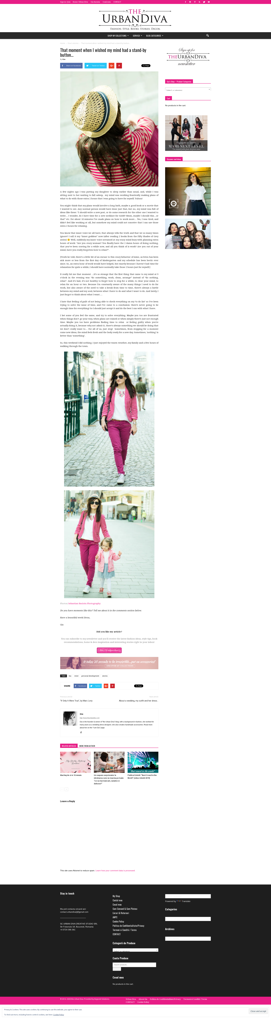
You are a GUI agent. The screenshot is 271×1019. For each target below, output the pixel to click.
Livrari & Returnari (121, 913)
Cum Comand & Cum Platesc (125, 908)
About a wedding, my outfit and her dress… (138, 700)
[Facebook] (185, 2)
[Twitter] (204, 2)
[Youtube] (209, 2)
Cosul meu (107, 2)
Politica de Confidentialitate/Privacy (128, 925)
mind (76, 676)
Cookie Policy (118, 921)
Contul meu (117, 900)
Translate (186, 901)
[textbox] (188, 90)
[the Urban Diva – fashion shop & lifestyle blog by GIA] (135, 18)
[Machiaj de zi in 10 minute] (75, 762)
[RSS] (199, 2)
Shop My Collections (117, 35)
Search (117, 969)
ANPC (115, 917)
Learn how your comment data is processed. (115, 870)
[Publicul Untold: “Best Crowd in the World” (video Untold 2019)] (143, 762)
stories (105, 676)
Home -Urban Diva (80, 2)
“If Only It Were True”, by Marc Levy (76, 700)
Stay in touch (67, 893)
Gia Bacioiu (95, 2)
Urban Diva (131, 999)
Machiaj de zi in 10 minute (71, 775)
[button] (207, 35)
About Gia (143, 999)
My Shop (116, 896)
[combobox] (188, 89)
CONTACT (117, 2)
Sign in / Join (65, 2)
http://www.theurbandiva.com (90, 718)
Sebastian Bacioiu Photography (84, 603)
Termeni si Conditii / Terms (125, 930)
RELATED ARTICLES (69, 745)
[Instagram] (190, 2)
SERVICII (136, 35)
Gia (63, 59)
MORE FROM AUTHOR (87, 745)
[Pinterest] (195, 2)
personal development (90, 676)
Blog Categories (153, 35)
